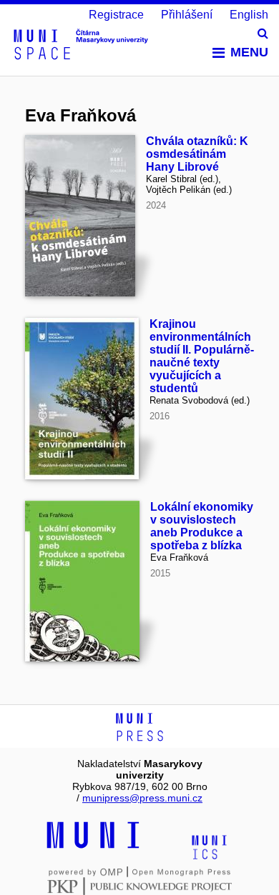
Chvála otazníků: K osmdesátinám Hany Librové (197, 154)
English (249, 15)
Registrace (116, 15)
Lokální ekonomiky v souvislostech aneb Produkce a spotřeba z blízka (201, 526)
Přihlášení (186, 15)
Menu (249, 52)
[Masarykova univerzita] (93, 846)
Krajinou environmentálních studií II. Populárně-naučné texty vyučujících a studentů (202, 356)
